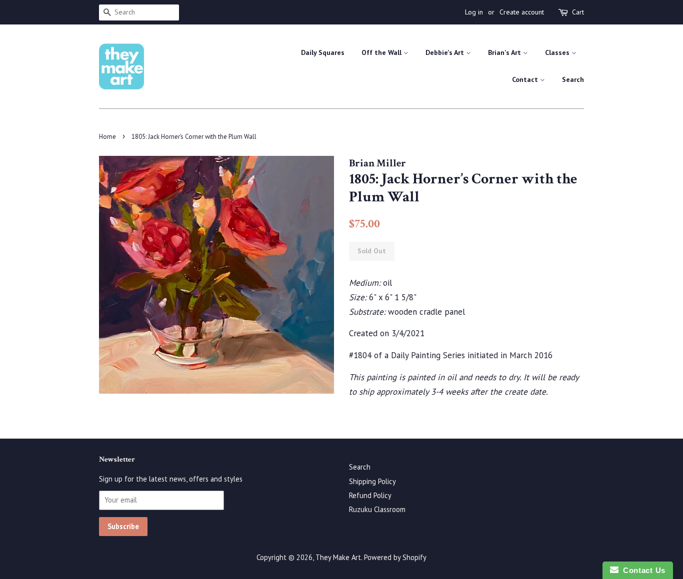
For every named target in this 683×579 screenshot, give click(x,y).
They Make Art (338, 557)
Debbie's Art (446, 52)
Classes (558, 52)
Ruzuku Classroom (377, 509)
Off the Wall (383, 52)
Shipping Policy (372, 481)
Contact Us (642, 570)
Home (107, 136)
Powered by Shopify (395, 557)
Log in (474, 11)
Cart (578, 11)
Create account (522, 11)
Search (573, 79)
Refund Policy (370, 495)
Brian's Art (505, 52)
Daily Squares (322, 52)
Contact (526, 79)
